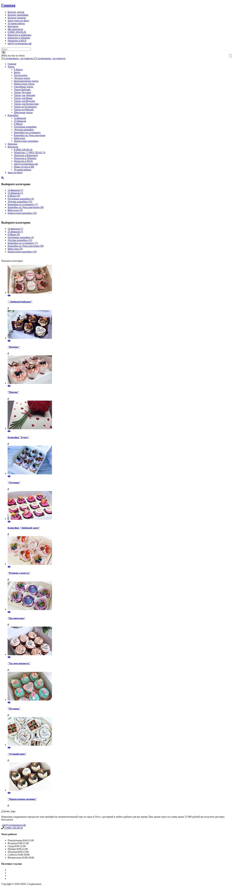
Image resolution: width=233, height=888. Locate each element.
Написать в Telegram (19, 37)
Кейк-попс (19, 138)
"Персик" (13, 392)
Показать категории (12, 261)
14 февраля (20, 118)
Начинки (12, 144)
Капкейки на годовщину (27, 132)
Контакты (13, 26)
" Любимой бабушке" (20, 301)
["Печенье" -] (120, 324)
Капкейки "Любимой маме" (24, 527)
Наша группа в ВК (24, 166)
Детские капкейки (24, 129)
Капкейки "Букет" (18, 437)
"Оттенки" (14, 482)
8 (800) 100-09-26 (17, 32)
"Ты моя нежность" (19, 663)
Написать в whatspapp (19, 35)
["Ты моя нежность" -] (120, 641)
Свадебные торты (23, 86)
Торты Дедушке (22, 92)
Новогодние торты (24, 83)
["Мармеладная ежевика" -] (120, 777)
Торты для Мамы (23, 98)
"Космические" (16, 618)
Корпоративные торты (26, 81)
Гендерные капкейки (25, 126)
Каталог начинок (17, 17)
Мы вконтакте (15, 29)
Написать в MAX (17, 40)
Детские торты (22, 78)
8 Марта (18, 69)
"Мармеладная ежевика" (22, 799)
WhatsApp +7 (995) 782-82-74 (29, 152)
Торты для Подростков (26, 103)
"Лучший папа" (17, 754)
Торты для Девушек (24, 95)
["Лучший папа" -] (120, 731)
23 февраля (20, 121)
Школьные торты (23, 112)
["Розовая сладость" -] (120, 550)
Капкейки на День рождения (29, 135)
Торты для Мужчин (24, 101)
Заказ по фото (15, 172)
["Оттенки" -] (120, 460)
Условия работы (16, 23)
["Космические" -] (120, 596)
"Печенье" (14, 347)
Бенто (17, 72)
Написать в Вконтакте (26, 155)
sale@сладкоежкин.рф (19, 43)
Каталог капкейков (18, 15)
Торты (11, 66)
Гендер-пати (20, 75)
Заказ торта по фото (18, 20)
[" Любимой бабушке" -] (120, 279)
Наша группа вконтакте (20, 878)
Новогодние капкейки (26, 141)
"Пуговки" (14, 708)
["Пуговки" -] (120, 686)
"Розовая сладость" (19, 573)
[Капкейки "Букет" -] (120, 415)
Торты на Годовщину (25, 106)
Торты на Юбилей (24, 109)
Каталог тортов (16, 12)
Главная (8, 5)
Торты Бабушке (22, 89)
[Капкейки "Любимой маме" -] (120, 505)
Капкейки (13, 115)
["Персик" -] (120, 370)
